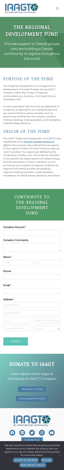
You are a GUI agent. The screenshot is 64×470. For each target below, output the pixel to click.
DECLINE (46, 460)
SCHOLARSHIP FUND (32, 398)
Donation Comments (15, 240)
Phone (7, 271)
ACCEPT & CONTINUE (25, 460)
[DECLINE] (60, 455)
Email (12, 285)
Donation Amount (19, 227)
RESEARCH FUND (32, 389)
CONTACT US (32, 440)
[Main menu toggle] (57, 8)
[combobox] (47, 328)
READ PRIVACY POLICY (33, 465)
